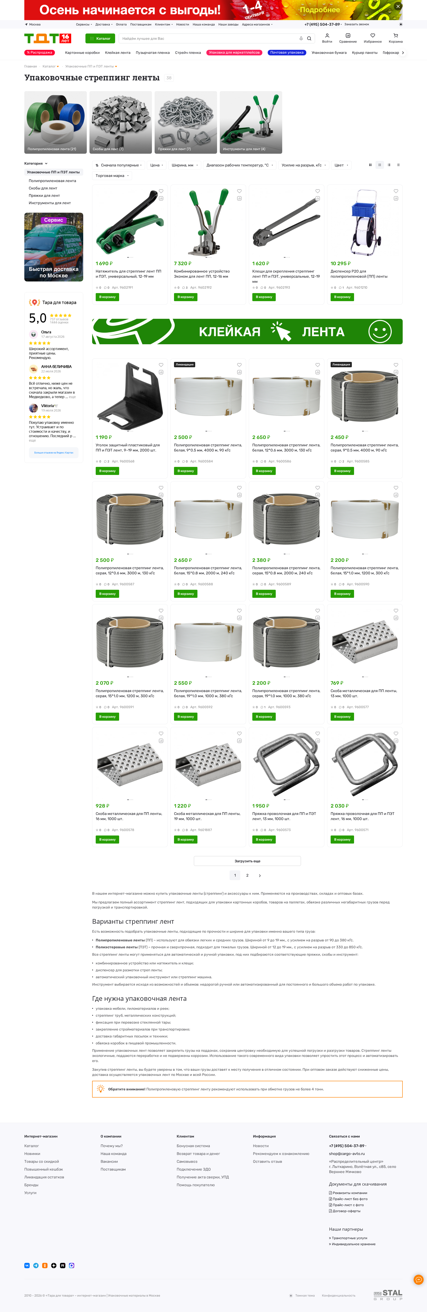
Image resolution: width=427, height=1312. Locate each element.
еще (72, 397)
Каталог (31, 1146)
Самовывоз (187, 1161)
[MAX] (71, 1265)
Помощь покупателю (196, 1185)
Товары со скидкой (41, 1161)
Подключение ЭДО (194, 1169)
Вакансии (109, 1161)
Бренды (31, 1185)
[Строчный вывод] (389, 165)
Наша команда (113, 1153)
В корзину (107, 297)
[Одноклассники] (45, 1265)
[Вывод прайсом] (398, 165)
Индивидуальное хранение (353, 1244)
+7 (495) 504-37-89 (322, 24)
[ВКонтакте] (27, 1265)
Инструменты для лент (50, 203)
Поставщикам (113, 1169)
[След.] (260, 875)
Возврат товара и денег (198, 1153)
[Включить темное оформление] (401, 24)
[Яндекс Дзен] (53, 1265)
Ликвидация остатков (44, 1177)
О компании (111, 1136)
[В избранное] (161, 191)
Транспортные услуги (349, 1238)
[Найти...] (309, 38)
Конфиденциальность (338, 1295)
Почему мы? (112, 1146)
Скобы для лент (43, 188)
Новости (261, 1146)
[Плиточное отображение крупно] (370, 165)
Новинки (32, 1153)
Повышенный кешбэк (43, 1169)
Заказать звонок (356, 24)
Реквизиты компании (349, 1193)
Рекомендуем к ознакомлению (281, 1153)
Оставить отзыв (267, 1161)
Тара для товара (59, 302)
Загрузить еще (247, 861)
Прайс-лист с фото (348, 1205)
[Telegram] (36, 1265)
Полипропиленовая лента (52, 180)
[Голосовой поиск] (301, 38)
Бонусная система (193, 1146)
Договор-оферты (346, 1211)
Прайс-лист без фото (350, 1199)
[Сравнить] (161, 198)
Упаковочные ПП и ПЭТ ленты (53, 172)
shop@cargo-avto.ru (347, 1153)
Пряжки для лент (44, 195)
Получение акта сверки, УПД (203, 1177)
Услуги (30, 1192)
